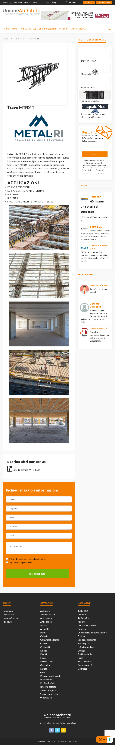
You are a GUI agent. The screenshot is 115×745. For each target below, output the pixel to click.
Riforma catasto (48, 686)
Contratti (45, 647)
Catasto (44, 636)
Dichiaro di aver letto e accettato (27, 559)
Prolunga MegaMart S (92, 101)
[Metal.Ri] (38, 128)
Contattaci (45, 2)
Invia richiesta (37, 573)
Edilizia (43, 650)
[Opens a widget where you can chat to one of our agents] (104, 739)
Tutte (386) (83, 611)
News (35, 2)
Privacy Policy (45, 723)
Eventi (43, 654)
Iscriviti (95, 154)
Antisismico (46, 621)
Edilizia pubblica (86, 647)
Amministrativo (48, 614)
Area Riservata (78, 29)
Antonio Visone (99, 285)
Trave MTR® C (88, 87)
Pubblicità (8, 611)
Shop (54, 2)
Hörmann (95, 196)
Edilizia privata (85, 643)
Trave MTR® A (88, 60)
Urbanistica (46, 697)
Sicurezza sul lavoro (50, 694)
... (83, 220)
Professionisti (47, 683)
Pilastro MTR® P (89, 74)
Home (26, 2)
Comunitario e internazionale (92, 632)
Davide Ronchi (98, 328)
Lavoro (43, 668)
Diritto (81, 636)
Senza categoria (48, 690)
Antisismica (46, 618)
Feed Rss (7, 621)
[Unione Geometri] (21, 12)
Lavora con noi (10, 618)
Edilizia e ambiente (87, 639)
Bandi (43, 632)
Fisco (43, 657)
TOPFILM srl (97, 227)
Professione (46, 679)
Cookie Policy (59, 723)
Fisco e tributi (47, 661)
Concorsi (44, 643)
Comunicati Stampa (49, 639)
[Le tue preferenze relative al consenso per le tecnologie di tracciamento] (110, 740)
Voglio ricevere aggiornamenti (20, 563)
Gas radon (45, 665)
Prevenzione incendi (50, 676)
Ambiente (45, 611)
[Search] (109, 29)
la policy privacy (40, 559)
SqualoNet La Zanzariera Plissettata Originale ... (93, 115)
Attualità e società (87, 625)
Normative (25, 29)
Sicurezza (82, 668)
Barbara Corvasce (95, 305)
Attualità (44, 629)
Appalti (43, 625)
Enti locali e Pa (85, 654)
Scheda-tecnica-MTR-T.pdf (26, 469)
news (42, 672)
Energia (82, 650)
